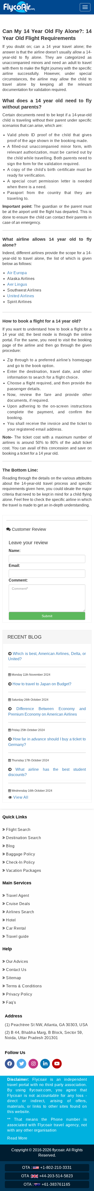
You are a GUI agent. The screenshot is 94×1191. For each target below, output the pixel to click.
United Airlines (20, 296)
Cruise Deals (18, 904)
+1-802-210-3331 (47, 1167)
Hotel (11, 920)
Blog (10, 846)
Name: (14, 551)
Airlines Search (20, 912)
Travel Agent (17, 895)
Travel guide (17, 936)
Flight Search (18, 830)
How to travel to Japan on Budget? (42, 684)
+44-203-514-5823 (47, 1176)
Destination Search (23, 838)
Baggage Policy (20, 854)
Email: (14, 565)
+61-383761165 (47, 1184)
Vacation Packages (23, 870)
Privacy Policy (19, 994)
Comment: (18, 580)
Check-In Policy (20, 862)
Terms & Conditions (24, 986)
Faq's (11, 1002)
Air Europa (17, 273)
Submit (47, 616)
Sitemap (13, 978)
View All (20, 797)
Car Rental (16, 928)
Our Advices (17, 961)
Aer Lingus (17, 284)
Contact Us (16, 970)
